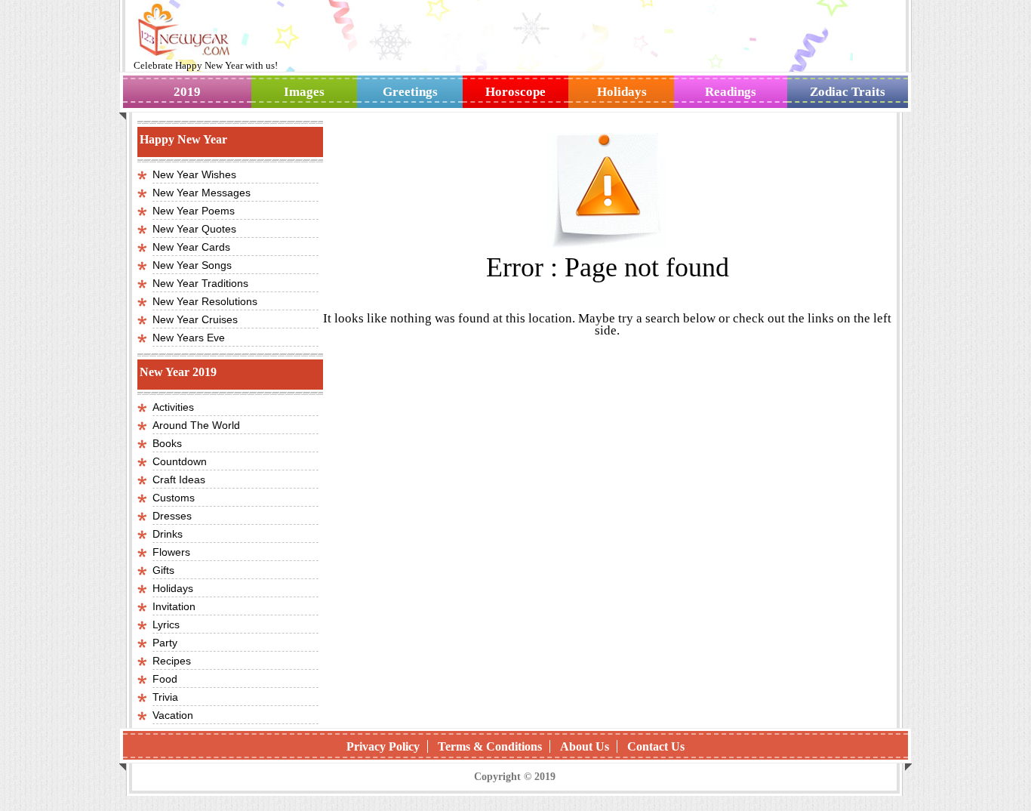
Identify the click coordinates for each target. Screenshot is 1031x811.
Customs (173, 498)
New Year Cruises (195, 319)
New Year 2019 (178, 371)
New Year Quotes (194, 229)
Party (164, 643)
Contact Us (656, 746)
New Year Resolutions (204, 301)
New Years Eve (188, 337)
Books (167, 443)
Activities (173, 407)
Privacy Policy (383, 746)
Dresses (172, 516)
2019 (187, 92)
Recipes (171, 661)
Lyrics (166, 624)
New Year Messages (201, 193)
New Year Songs (192, 265)
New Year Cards (191, 247)
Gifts (163, 570)
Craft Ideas (178, 479)
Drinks (167, 534)
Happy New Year (210, 65)
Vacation (172, 715)
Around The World (196, 425)
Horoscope (515, 92)
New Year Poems (193, 211)
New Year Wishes (194, 174)
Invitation (173, 606)
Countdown (179, 461)
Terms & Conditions (490, 746)
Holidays (622, 92)
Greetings (410, 92)
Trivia (165, 697)
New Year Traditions (200, 283)
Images (304, 92)
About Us (584, 746)
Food (164, 679)
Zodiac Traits (847, 92)
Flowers (171, 552)
